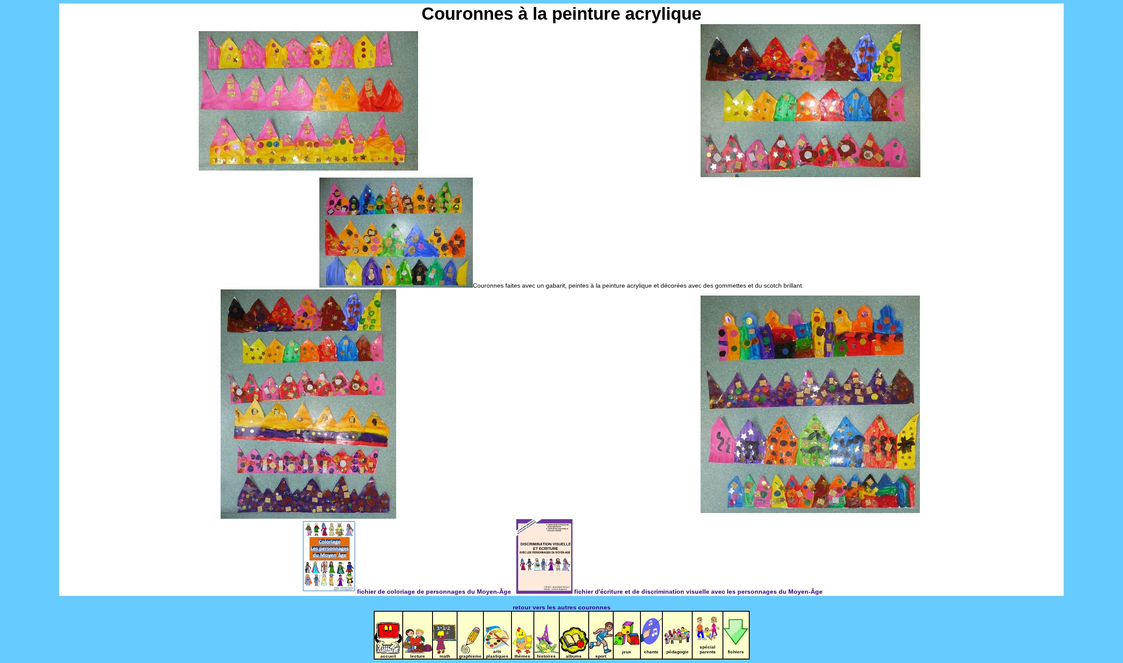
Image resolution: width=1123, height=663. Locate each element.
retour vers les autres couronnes (562, 607)
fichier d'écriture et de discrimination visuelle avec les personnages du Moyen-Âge (697, 591)
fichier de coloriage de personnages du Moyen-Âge (434, 591)
